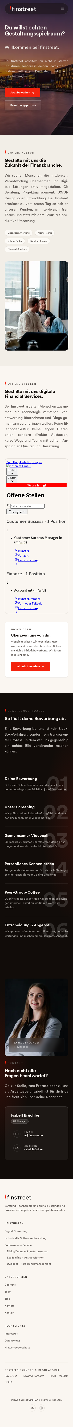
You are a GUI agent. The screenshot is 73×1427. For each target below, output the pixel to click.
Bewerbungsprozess (23, 105)
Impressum (11, 1333)
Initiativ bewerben (28, 666)
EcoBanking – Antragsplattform (26, 1257)
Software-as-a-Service (18, 1245)
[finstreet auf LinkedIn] (32, 1408)
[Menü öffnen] (63, 9)
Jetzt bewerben (20, 92)
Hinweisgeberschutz (17, 1347)
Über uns (10, 1285)
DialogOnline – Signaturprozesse (27, 1251)
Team (8, 1292)
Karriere (10, 1305)
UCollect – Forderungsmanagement (29, 1264)
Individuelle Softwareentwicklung (25, 1238)
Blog (7, 1298)
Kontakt (9, 1312)
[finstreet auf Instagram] (41, 1408)
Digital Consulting (16, 1231)
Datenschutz (12, 1340)
